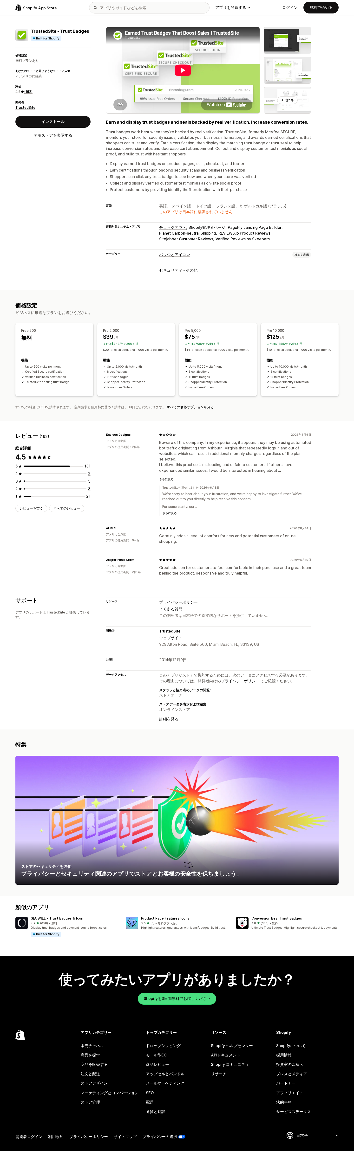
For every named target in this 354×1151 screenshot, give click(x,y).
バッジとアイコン (174, 254)
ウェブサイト (170, 637)
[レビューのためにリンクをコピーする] (133, 435)
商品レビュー (157, 1064)
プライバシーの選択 (160, 1136)
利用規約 (56, 1136)
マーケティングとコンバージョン (109, 1092)
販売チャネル (92, 1045)
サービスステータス (293, 1111)
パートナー (285, 1083)
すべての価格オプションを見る (190, 407)
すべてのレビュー (66, 508)
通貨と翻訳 (155, 1111)
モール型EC (156, 1055)
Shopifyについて (291, 1045)
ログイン (290, 7)
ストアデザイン (94, 1083)
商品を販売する (94, 1064)
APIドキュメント (225, 1055)
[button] (66, 927)
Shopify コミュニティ (230, 1064)
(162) (28, 92)
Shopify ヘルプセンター (232, 1045)
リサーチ (218, 1073)
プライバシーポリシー (178, 602)
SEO (150, 1092)
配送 (150, 1102)
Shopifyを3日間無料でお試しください (177, 998)
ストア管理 (90, 1102)
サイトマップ (125, 1136)
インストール (53, 121)
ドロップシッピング (163, 1045)
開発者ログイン (28, 1136)
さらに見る (166, 479)
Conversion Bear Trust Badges (276, 918)
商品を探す (90, 1055)
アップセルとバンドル (165, 1073)
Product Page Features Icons (165, 918)
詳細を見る (168, 718)
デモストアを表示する (53, 135)
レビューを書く (31, 508)
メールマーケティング (165, 1083)
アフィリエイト (289, 1092)
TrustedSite (25, 107)
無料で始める (321, 7)
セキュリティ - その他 (178, 270)
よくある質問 (170, 609)
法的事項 (284, 1102)
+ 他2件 (287, 100)
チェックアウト (172, 227)
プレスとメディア (291, 1073)
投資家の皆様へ (289, 1064)
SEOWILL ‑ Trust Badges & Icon (57, 918)
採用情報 (284, 1055)
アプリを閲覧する (230, 7)
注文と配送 (90, 1073)
